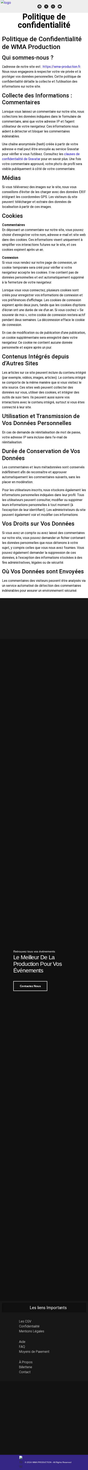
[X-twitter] (46, 7)
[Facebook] (39, 7)
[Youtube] (60, 7)
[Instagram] (53, 7)
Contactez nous (30, 986)
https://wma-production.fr (61, 67)
